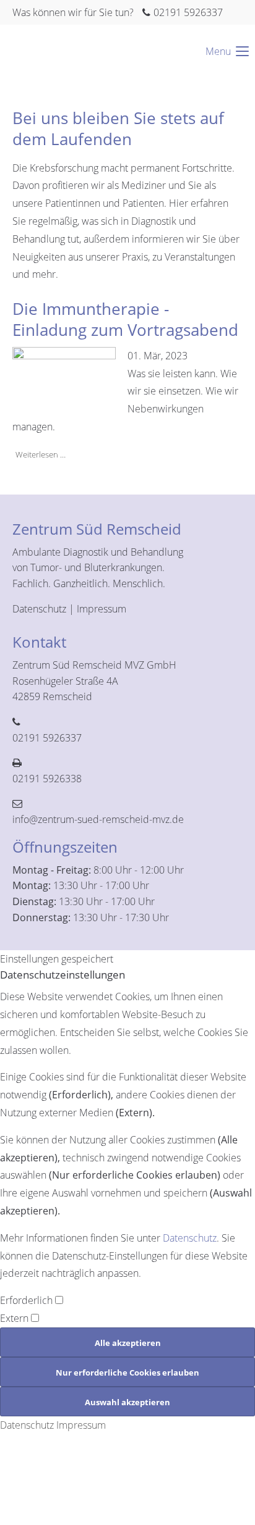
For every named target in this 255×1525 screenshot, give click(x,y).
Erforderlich (27, 1300)
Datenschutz (39, 609)
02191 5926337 (188, 12)
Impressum (101, 609)
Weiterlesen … (39, 454)
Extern (15, 1318)
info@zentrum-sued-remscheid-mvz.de (98, 819)
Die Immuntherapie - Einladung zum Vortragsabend (125, 319)
